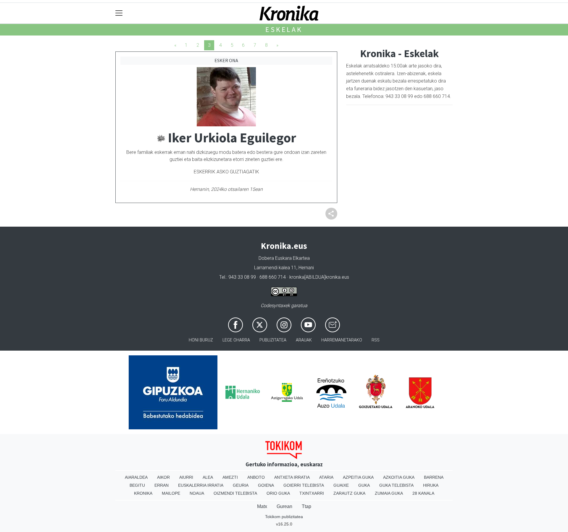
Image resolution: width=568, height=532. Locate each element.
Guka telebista (396, 485)
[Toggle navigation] (119, 13)
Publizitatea (272, 340)
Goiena (266, 485)
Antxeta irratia (292, 477)
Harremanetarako (341, 340)
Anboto (256, 477)
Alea (208, 477)
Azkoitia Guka (398, 477)
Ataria (326, 477)
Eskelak (284, 29)
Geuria (240, 485)
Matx (262, 506)
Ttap (306, 506)
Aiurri (186, 477)
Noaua (197, 493)
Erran (161, 485)
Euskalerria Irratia (200, 485)
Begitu (137, 485)
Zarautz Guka (349, 493)
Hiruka (430, 485)
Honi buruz (201, 340)
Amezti (230, 477)
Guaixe (341, 485)
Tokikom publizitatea (284, 516)
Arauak (304, 340)
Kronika (143, 493)
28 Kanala (423, 493)
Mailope (171, 493)
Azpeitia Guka (358, 477)
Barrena (433, 477)
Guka (364, 485)
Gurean (284, 506)
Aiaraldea (136, 477)
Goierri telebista (303, 485)
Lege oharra (236, 340)
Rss (376, 340)
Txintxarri (311, 493)
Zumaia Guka (389, 493)
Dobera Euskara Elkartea (284, 258)
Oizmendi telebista (235, 493)
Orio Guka (278, 493)
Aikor (163, 477)
